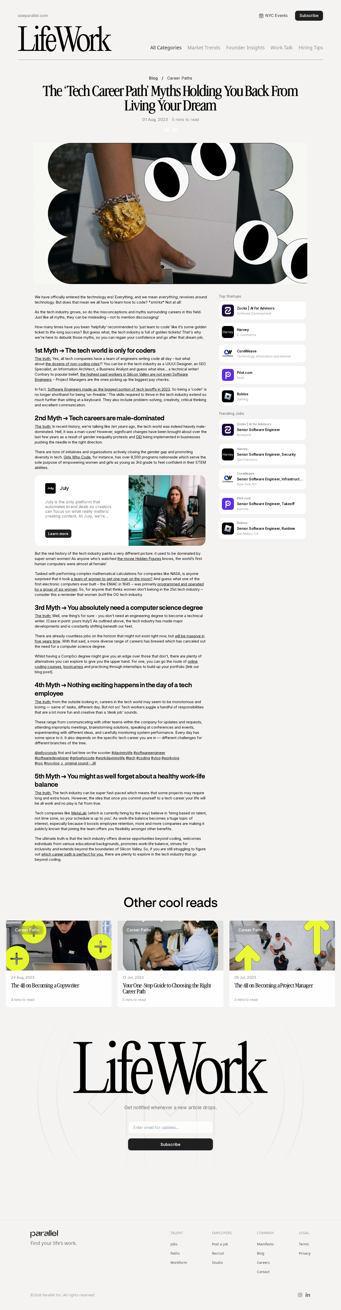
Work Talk (282, 48)
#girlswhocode (82, 758)
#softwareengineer (149, 753)
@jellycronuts (46, 753)
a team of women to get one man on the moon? (112, 578)
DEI (139, 437)
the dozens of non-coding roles (72, 363)
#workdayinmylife (110, 758)
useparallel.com (33, 15)
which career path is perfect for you (72, 854)
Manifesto (265, 1244)
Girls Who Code (77, 457)
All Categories (165, 48)
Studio (217, 1262)
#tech (130, 758)
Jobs (173, 1244)
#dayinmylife (122, 753)
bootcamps (73, 666)
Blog (153, 78)
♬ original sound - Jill (78, 763)
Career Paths (179, 78)
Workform (178, 1262)
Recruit (218, 1253)
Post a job (220, 1244)
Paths (175, 1253)
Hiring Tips (311, 48)
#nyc (39, 763)
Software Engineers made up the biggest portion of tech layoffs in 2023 (109, 389)
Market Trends (203, 48)
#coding (143, 758)
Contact (263, 1271)
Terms (304, 1244)
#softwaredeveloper (52, 758)
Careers (263, 1262)
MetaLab (79, 813)
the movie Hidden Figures (139, 558)
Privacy (305, 1253)
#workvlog (170, 758)
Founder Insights (245, 48)
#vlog (156, 758)
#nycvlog (51, 763)
